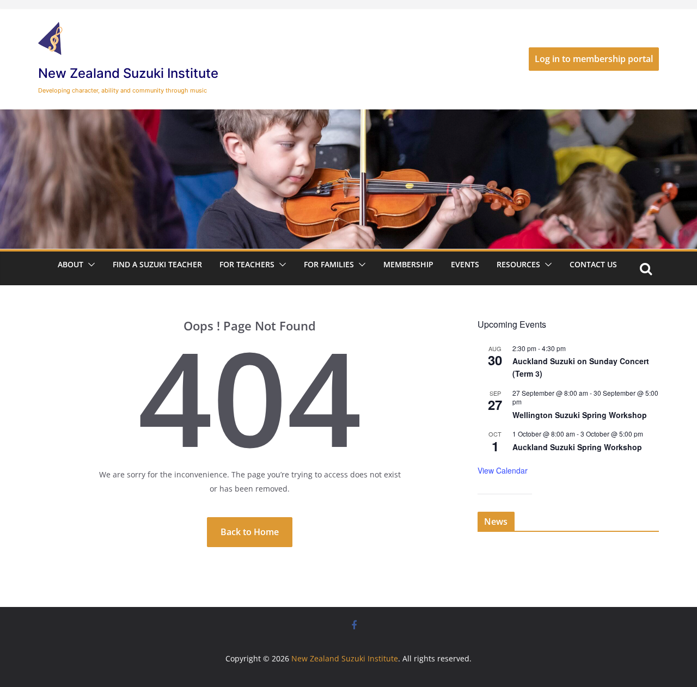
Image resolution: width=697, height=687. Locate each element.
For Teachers (246, 264)
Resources (518, 264)
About (70, 264)
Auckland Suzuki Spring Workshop (577, 446)
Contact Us (593, 264)
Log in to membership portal (594, 59)
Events (465, 264)
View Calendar (503, 470)
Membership (408, 264)
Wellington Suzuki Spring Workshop (579, 414)
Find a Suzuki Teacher (157, 264)
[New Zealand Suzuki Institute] (348, 117)
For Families (329, 264)
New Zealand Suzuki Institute (128, 73)
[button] (89, 264)
